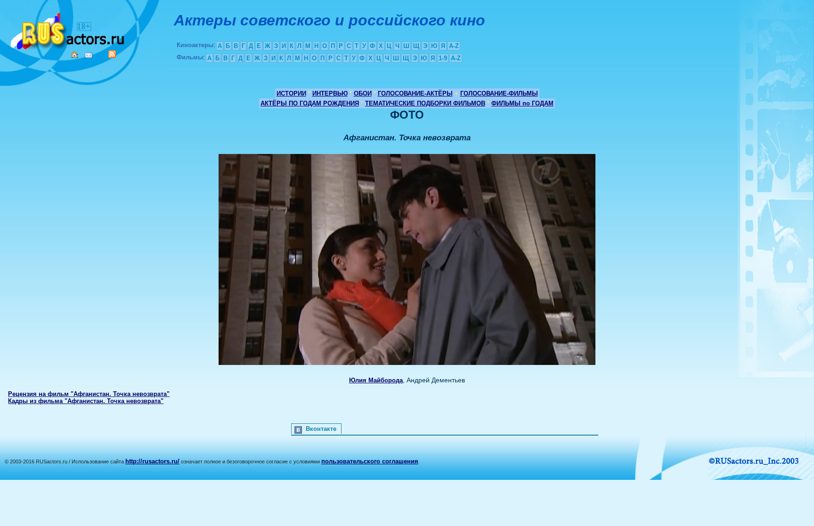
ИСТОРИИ (291, 93)
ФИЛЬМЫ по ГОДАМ (522, 103)
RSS (112, 54)
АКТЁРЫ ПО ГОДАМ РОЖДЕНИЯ (309, 103)
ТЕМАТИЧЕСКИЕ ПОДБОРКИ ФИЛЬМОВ (425, 103)
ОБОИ (363, 93)
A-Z (454, 45)
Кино (68, 29)
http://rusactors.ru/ (152, 461)
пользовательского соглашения (369, 461)
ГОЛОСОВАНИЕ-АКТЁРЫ (415, 93)
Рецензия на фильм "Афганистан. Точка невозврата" (89, 393)
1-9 (443, 58)
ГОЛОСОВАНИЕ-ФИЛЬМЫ (499, 93)
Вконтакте (321, 428)
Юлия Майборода (376, 380)
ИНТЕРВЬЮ (330, 93)
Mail (88, 55)
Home (74, 54)
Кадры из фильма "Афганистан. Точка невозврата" (85, 401)
